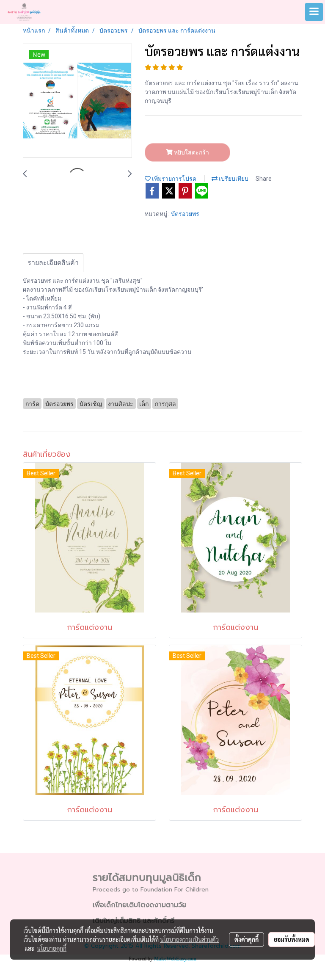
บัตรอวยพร (185, 213)
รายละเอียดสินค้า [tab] (53, 263)
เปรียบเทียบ (233, 178)
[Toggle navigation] (314, 12)
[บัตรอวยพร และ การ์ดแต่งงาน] (77, 101)
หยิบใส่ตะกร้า (191, 152)
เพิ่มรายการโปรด (173, 178)
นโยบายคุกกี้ (51, 948)
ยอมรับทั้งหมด (291, 939)
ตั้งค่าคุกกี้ (246, 939)
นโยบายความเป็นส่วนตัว (189, 939)
